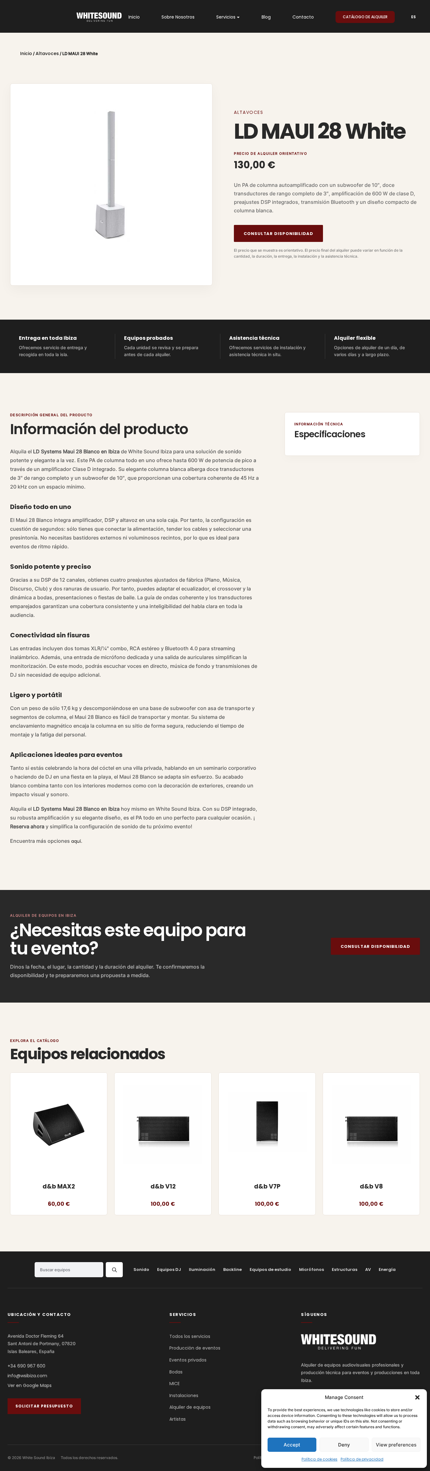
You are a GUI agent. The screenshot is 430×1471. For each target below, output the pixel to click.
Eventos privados (188, 1360)
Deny (344, 1445)
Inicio (26, 53)
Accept (292, 1445)
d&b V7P (267, 1186)
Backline (232, 1269)
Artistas (177, 1419)
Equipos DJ (169, 1269)
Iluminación (202, 1269)
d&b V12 (163, 1186)
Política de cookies (319, 1459)
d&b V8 (371, 1186)
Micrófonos (311, 1269)
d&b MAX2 (58, 1186)
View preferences (396, 1445)
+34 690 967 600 (26, 1366)
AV (368, 1269)
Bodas (176, 1372)
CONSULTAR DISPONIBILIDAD (278, 234)
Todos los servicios (189, 1336)
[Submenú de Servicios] (238, 17)
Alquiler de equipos (190, 1407)
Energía (387, 1269)
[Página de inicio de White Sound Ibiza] (338, 1341)
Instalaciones (183, 1395)
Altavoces (47, 53)
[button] (417, 1397)
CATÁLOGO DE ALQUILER (365, 17)
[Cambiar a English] (410, 17)
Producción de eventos (194, 1348)
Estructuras (344, 1269)
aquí (76, 841)
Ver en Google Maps (30, 1386)
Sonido (141, 1269)
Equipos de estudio (270, 1269)
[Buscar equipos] (114, 1269)
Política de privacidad (362, 1459)
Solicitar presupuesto (44, 1406)
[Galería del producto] (111, 184)
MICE (174, 1383)
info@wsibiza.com (27, 1376)
